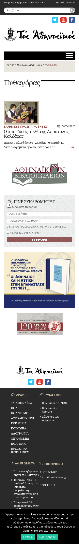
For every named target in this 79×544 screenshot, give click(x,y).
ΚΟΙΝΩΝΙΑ (18, 428)
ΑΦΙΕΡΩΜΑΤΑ (25, 463)
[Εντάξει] (74, 527)
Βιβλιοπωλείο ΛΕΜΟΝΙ (50, 409)
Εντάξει (28, 537)
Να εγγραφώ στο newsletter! (25, 232)
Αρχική (10, 65)
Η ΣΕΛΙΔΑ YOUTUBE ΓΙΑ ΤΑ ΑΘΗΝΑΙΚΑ (63, 20)
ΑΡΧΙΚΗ (21, 394)
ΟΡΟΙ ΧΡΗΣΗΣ (48, 485)
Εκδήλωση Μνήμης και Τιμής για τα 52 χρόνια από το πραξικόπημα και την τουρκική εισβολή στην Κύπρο (25, 3)
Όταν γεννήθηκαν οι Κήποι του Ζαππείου (26, 473)
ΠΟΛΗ (15, 408)
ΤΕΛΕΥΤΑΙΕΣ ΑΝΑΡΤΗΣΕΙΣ (29, 65)
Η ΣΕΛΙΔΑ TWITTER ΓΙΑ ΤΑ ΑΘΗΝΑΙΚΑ (55, 20)
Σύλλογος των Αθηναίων (50, 418)
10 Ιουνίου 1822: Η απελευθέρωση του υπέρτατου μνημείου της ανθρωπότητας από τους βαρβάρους (26, 488)
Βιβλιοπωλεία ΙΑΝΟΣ (54, 403)
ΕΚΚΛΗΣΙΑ (19, 423)
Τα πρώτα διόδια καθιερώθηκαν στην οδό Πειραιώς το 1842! (26, 507)
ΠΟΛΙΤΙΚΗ (18, 443)
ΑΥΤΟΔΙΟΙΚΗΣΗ (22, 418)
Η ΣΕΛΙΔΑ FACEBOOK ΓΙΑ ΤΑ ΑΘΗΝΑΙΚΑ (72, 20)
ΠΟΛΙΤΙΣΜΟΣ (20, 413)
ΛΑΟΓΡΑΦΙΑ (20, 433)
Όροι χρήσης (47, 537)
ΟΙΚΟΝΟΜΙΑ (20, 438)
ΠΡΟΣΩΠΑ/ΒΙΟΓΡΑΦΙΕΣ (20, 450)
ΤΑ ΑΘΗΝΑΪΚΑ (39, 35)
